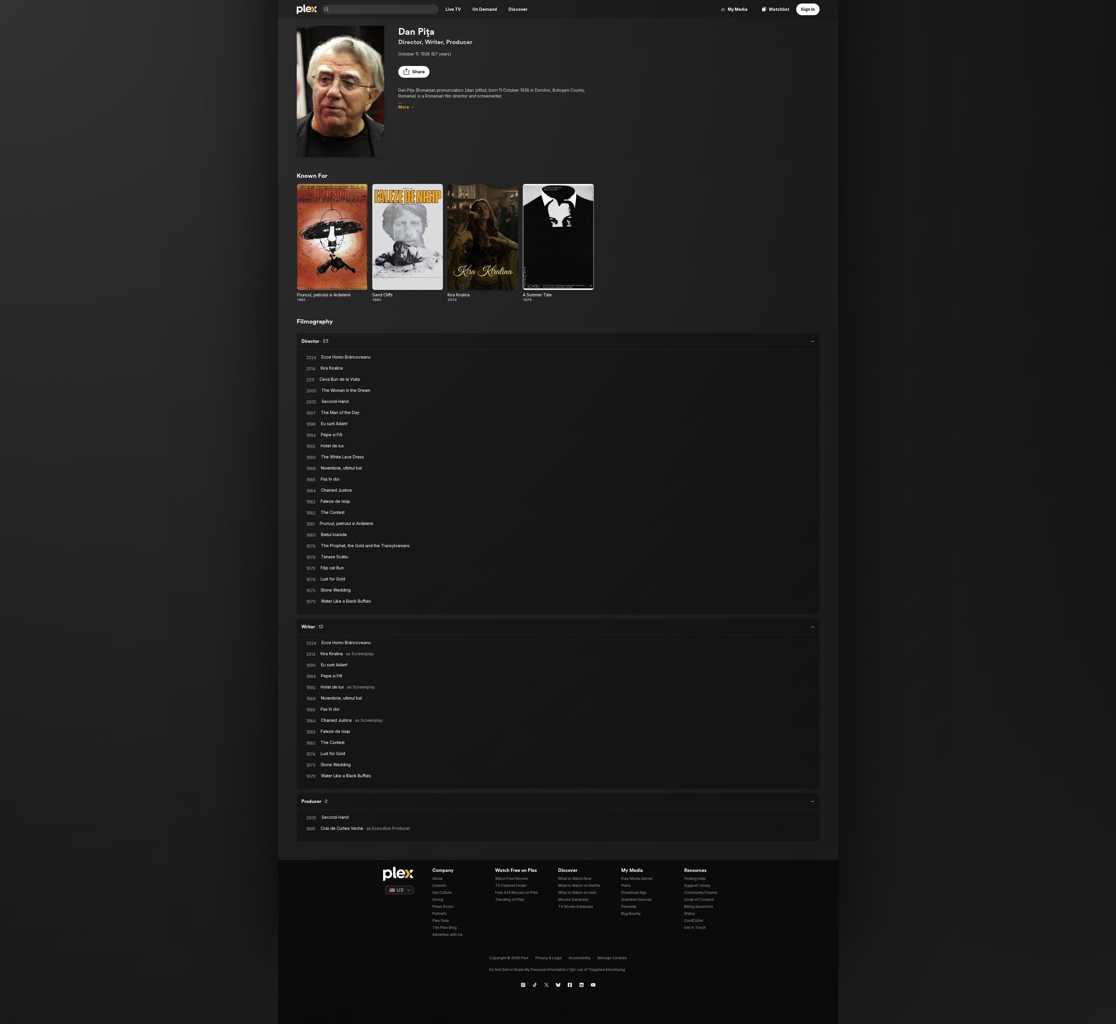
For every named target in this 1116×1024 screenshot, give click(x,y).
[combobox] (384, 9)
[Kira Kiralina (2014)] (483, 243)
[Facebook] (570, 985)
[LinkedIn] (581, 985)
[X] (546, 985)
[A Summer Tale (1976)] (558, 243)
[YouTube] (593, 985)
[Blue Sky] (558, 985)
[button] (413, 72)
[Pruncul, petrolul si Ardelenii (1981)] (332, 243)
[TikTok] (535, 985)
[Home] (307, 9)
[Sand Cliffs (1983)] (407, 243)
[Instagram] (523, 985)
